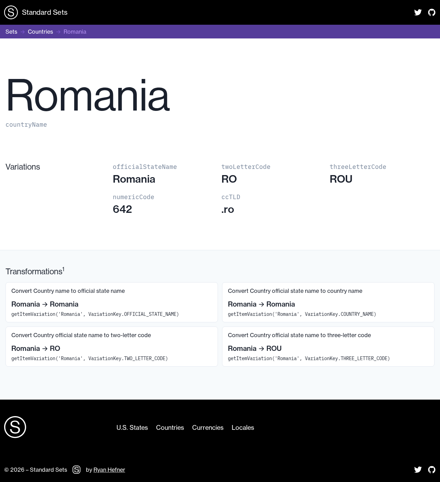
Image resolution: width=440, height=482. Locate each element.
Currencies (207, 427)
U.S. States (132, 427)
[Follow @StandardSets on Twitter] (418, 12)
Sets (11, 31)
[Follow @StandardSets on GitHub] (432, 12)
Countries (40, 31)
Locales (243, 427)
